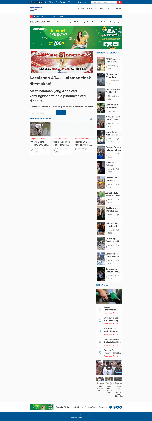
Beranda (59, 407)
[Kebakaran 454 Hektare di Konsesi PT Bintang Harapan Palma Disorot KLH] (101, 182)
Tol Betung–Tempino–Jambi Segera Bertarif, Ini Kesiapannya (112, 242)
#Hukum (104, 22)
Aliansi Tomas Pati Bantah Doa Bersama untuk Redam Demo (112, 136)
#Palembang (79, 22)
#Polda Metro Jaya (64, 22)
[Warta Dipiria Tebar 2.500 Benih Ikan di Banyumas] (40, 129)
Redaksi (81, 9)
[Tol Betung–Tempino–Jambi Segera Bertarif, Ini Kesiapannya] (101, 243)
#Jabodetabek (93, 22)
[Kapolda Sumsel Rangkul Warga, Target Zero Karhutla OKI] (83, 129)
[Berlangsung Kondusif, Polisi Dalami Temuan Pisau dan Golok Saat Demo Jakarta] (101, 274)
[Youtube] (117, 407)
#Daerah (50, 22)
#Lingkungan (115, 22)
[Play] (109, 367)
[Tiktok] (120, 407)
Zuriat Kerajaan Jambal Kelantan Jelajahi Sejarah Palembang (112, 258)
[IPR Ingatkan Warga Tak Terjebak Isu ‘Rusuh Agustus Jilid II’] (101, 79)
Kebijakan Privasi (90, 407)
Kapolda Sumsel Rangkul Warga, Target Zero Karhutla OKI (82, 146)
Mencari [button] (61, 113)
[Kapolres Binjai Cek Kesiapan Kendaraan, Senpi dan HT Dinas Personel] (101, 108)
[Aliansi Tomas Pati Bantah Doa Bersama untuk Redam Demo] (101, 137)
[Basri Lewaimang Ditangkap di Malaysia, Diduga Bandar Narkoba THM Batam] (101, 213)
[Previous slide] (91, 119)
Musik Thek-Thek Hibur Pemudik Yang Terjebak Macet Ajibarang (61, 146)
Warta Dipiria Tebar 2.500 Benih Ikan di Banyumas (40, 144)
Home (36, 16)
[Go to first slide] (93, 119)
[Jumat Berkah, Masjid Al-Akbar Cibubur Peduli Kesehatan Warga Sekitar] (101, 198)
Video (60, 16)
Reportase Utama (48, 16)
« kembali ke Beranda (39, 106)
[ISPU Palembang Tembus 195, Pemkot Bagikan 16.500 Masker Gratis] (101, 64)
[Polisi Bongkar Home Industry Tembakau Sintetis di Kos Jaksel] (101, 228)
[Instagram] (114, 407)
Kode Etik (104, 9)
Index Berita (93, 9)
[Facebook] (110, 407)
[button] (119, 2)
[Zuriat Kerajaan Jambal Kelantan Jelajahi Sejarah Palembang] (101, 258)
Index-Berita (78, 407)
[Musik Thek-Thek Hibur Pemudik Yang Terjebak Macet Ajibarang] (62, 129)
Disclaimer (116, 9)
